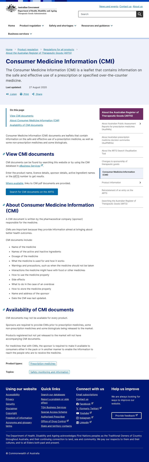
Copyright (11, 413)
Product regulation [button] (30, 25)
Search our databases (53, 394)
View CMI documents (21, 115)
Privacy (10, 399)
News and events (108, 6)
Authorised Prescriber (53, 416)
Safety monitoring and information (49, 372)
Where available (14, 183)
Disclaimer (11, 408)
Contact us (125, 6)
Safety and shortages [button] (61, 25)
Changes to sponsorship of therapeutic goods (114, 162)
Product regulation (28, 49)
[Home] (31, 9)
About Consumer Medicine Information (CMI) (34, 120)
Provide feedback (125, 416)
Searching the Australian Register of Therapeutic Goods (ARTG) (119, 202)
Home (11, 25)
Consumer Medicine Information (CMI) (118, 173)
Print (26, 94)
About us (138, 6)
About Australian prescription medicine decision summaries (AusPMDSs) (116, 140)
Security (10, 403)
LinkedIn (85, 422)
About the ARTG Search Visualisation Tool (119, 152)
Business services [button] (18, 33)
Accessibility (13, 394)
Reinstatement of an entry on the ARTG (117, 191)
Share (38, 94)
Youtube (85, 413)
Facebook (86, 403)
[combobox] (110, 14)
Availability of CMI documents (26, 125)
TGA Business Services (53, 407)
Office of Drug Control (54, 421)
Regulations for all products (59, 49)
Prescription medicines (42, 363)
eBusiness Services (30, 165)
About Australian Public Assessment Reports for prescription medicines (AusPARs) (119, 126)
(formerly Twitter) (89, 408)
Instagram (86, 417)
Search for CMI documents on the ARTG (32, 191)
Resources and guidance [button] (95, 25)
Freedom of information (19, 417)
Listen (13, 94)
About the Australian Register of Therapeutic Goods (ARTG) (39, 52)
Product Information (111, 182)
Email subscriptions (87, 394)
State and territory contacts (56, 425)
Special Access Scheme (54, 412)
